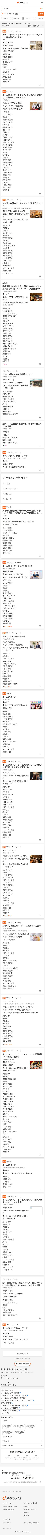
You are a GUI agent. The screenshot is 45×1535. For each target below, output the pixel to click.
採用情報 (26, 1515)
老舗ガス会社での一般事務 (14, 636)
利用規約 (26, 1506)
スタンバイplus (7, 1523)
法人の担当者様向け (8, 1509)
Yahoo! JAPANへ (7, 1528)
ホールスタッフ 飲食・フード (15, 456)
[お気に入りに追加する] (39, 84)
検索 (41, 14)
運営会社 (26, 1512)
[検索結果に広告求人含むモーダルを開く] (8, 26)
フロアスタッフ (9, 1001)
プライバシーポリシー (30, 1509)
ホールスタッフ (9, 697)
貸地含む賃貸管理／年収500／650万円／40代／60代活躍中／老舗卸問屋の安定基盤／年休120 (22, 513)
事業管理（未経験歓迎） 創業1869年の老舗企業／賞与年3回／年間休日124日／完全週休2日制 (22, 288)
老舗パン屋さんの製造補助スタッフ (18, 374)
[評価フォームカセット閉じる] (41, 1451)
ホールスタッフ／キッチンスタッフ (18, 566)
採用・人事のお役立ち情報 (31, 1523)
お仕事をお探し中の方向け (10, 1506)
